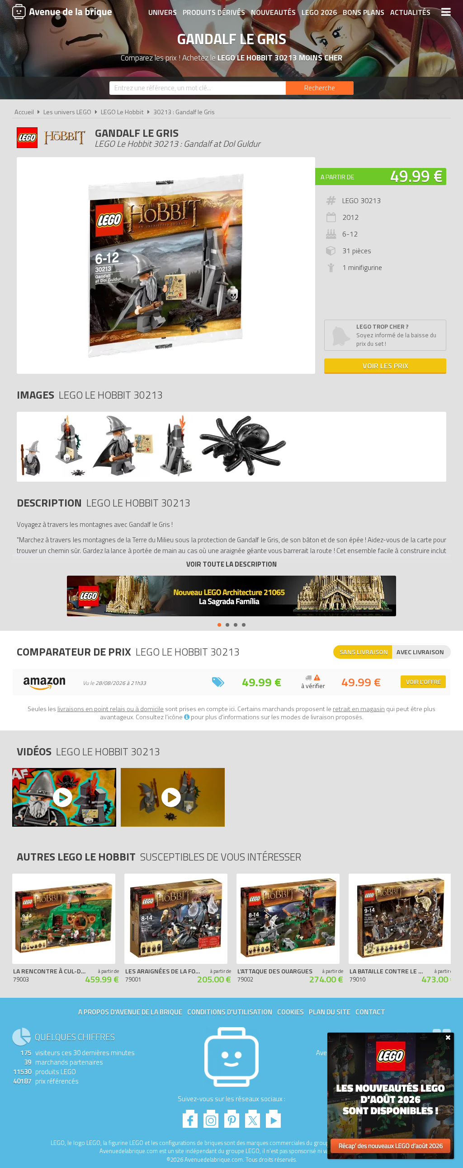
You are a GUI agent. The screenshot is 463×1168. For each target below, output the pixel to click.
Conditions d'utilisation (229, 1012)
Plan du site (329, 1012)
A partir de (337, 176)
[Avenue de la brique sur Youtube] (273, 1116)
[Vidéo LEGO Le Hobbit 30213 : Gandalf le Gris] (63, 797)
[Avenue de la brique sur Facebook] (190, 1116)
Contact (370, 1012)
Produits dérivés (214, 12)
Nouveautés (273, 12)
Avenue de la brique (62, 11)
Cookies (290, 1012)
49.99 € (416, 175)
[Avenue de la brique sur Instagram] (211, 1116)
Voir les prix (385, 365)
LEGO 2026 (319, 12)
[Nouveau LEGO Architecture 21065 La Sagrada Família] (231, 597)
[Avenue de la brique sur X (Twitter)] (252, 1116)
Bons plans (363, 12)
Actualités (410, 12)
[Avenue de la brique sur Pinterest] (231, 1116)
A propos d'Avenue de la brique (130, 1012)
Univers (162, 12)
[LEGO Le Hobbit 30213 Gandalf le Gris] (53, 475)
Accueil (24, 112)
